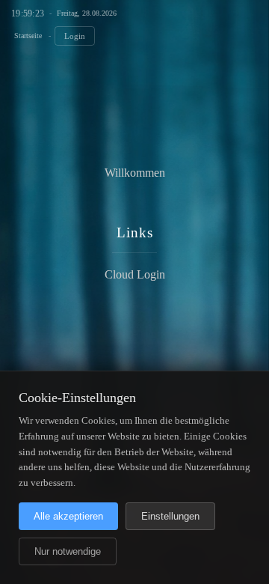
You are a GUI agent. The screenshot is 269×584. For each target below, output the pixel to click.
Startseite (28, 35)
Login (74, 35)
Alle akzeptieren (68, 516)
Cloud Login (135, 274)
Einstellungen (170, 516)
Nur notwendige (67, 551)
